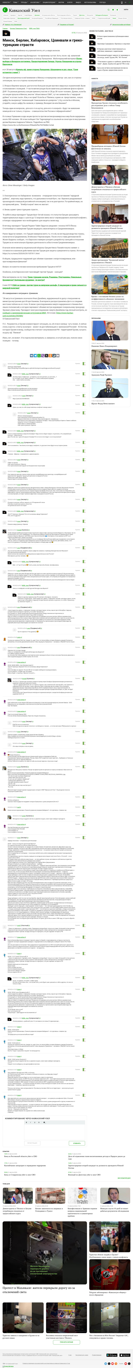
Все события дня (124, 1178)
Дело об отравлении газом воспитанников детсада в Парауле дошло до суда (96, 1157)
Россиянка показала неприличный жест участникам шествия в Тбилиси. (62, 1336)
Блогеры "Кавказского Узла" (18, 28)
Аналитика (34, 2)
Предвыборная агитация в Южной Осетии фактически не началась (108, 147)
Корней (19, 530)
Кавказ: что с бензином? (13, 24)
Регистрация (32, 1143)
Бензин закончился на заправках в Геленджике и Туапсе (49, 1209)
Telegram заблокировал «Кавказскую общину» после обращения (107, 1293)
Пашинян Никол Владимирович (104, 346)
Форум (61, 2)
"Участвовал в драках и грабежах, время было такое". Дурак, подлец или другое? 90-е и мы (113, 62)
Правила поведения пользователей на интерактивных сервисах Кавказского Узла (46, 1363)
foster (18, 953)
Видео (78, 2)
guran (18, 364)
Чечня (114, 18)
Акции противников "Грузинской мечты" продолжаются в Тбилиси (108, 261)
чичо (18, 548)
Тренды (24, 2)
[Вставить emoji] (44, 1122)
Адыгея (20, 15)
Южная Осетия (122, 18)
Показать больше (66, 1342)
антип (19, 767)
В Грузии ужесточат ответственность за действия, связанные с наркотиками (111, 50)
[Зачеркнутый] (39, 1122)
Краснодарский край (24, 18)
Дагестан (82, 15)
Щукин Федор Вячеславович (103, 403)
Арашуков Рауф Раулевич (101, 375)
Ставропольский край (104, 18)
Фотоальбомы (90, 2)
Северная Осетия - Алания (82, 18)
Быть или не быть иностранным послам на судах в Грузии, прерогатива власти (112, 69)
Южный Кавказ (7, 21)
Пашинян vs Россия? (67, 24)
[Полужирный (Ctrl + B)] (26, 1122)
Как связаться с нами (82, 1355)
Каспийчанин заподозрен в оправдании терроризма (25, 1165)
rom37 (19, 925)
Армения (37, 15)
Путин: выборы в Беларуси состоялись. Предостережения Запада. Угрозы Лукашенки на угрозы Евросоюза (42, 61)
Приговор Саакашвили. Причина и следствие (113, 44)
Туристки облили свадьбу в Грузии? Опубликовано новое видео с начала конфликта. (108, 1255)
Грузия (75, 15)
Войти (126, 9)
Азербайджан (28, 15)
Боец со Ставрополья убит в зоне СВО (19, 1174)
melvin (19, 637)
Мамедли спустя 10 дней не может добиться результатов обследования (114, 1209)
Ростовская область (66, 18)
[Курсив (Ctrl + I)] (30, 1122)
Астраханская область (48, 15)
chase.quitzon (21, 662)
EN (129, 2)
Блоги (69, 2)
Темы (15, 2)
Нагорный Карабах (37, 18)
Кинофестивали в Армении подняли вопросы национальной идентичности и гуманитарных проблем (82, 1212)
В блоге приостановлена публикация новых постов (113, 37)
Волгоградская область (64, 15)
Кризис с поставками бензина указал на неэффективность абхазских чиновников (107, 297)
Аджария (13, 15)
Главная (5, 28)
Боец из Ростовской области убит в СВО (20, 1156)
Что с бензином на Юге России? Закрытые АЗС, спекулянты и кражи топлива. (108, 1336)
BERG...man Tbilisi (34, 28)
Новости (6, 2)
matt (18, 807)
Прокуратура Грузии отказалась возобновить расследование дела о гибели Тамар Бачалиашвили (109, 105)
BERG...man (25, 374)
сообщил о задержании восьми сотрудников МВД (24, 313)
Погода (102, 2)
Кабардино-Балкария (101, 15)
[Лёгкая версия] (122, 2)
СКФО (93, 18)
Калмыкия (113, 15)
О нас (70, 1355)
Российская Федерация (51, 18)
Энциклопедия (49, 2)
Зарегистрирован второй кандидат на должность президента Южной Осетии (107, 226)
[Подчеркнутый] (35, 1122)
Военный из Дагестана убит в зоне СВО (84, 1174)
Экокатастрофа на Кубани (121, 24)
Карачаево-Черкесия (9, 18)
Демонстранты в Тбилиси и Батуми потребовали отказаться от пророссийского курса (108, 189)
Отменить (77, 1143)
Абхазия (5, 15)
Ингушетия (90, 15)
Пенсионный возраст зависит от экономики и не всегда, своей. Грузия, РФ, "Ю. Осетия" (113, 56)
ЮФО (15, 21)
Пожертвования (96, 1355)
